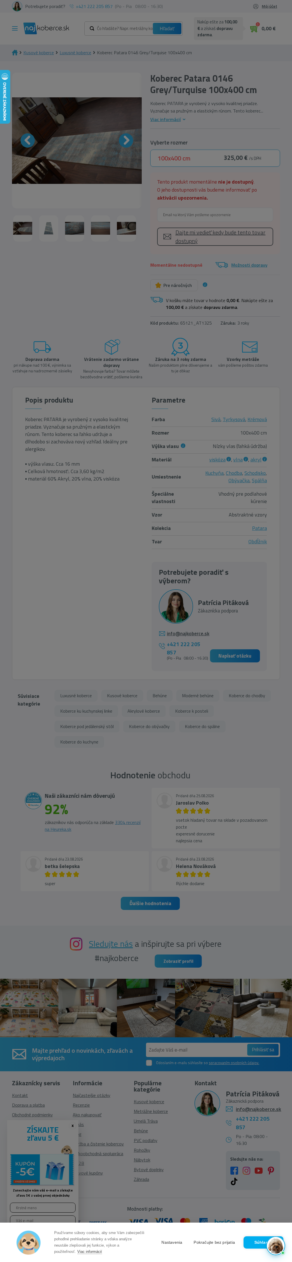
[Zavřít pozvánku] (278, 1173)
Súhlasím (263, 1242)
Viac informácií (89, 1251)
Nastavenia (171, 1242)
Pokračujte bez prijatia (214, 1242)
